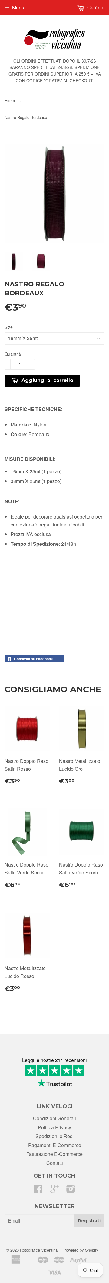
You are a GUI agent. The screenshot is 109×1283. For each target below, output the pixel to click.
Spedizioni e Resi (54, 1136)
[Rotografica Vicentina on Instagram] (70, 1190)
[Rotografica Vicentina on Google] (54, 1190)
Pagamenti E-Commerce (54, 1145)
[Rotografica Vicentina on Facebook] (38, 1190)
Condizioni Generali (54, 1118)
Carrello (95, 7)
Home (10, 100)
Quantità (13, 354)
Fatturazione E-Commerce (54, 1153)
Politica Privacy (54, 1127)
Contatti (54, 1162)
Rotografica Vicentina (39, 1250)
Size (9, 327)
